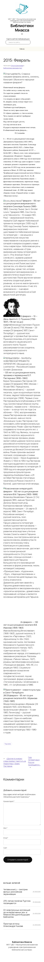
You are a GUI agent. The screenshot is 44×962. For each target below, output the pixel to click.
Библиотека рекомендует (12, 68)
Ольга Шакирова (17, 65)
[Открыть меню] (22, 34)
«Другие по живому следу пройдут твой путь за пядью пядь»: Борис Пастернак (14, 762)
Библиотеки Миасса (22, 28)
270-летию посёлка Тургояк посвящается (17, 902)
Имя (5, 828)
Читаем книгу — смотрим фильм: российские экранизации (15, 891)
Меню (22, 49)
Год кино (8, 744)
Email (5, 838)
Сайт (5, 848)
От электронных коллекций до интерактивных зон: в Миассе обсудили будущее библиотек (16, 913)
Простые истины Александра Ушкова (13, 925)
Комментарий (8, 801)
